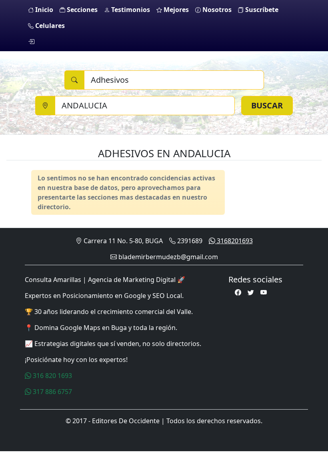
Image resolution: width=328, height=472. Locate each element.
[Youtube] (263, 292)
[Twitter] (251, 292)
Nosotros (216, 9)
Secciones (81, 9)
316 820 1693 (51, 375)
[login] (31, 42)
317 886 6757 (51, 391)
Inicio (43, 9)
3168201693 (234, 240)
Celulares (49, 25)
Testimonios (130, 9)
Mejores (175, 9)
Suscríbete (261, 9)
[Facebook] (238, 292)
